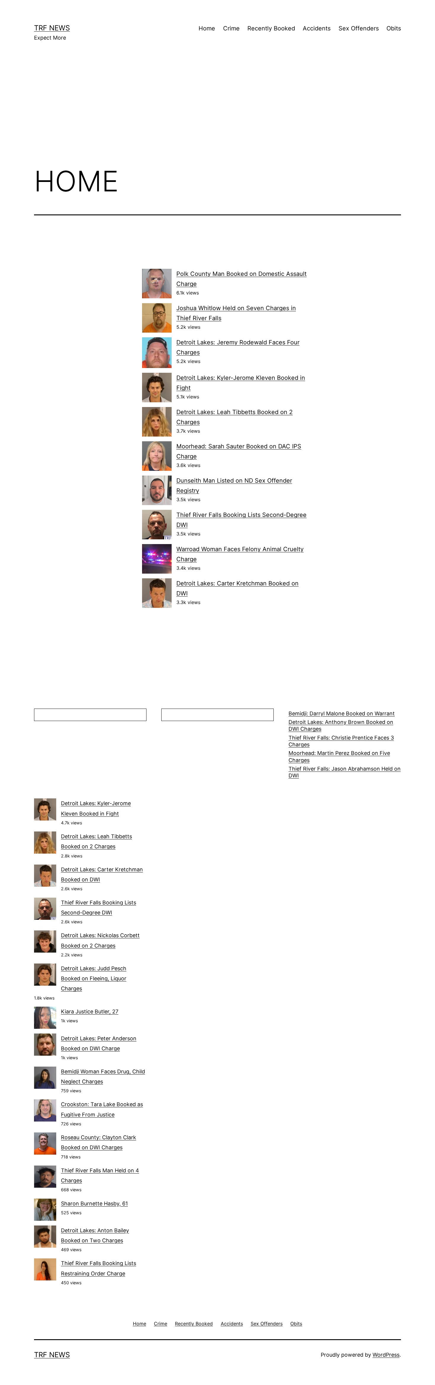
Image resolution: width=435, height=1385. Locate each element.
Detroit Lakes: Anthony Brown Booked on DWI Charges (341, 725)
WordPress (386, 1355)
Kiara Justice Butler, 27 (89, 1011)
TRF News (52, 28)
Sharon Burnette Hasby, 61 (94, 1203)
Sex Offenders (359, 28)
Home (207, 28)
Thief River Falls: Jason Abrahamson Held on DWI (345, 772)
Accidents (317, 28)
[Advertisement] (217, 112)
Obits (393, 28)
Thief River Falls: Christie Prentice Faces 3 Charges (341, 741)
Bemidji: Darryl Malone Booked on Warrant (342, 713)
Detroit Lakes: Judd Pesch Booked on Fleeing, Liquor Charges (93, 978)
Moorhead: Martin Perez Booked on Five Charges (339, 756)
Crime (231, 28)
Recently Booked (271, 28)
